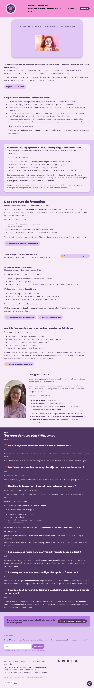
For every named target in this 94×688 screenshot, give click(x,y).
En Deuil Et (32, 5)
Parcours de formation (36, 8)
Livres (40, 12)
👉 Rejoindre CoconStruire (50, 317)
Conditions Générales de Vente (14, 677)
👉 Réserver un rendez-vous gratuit (75, 256)
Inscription (38, 646)
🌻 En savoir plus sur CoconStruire (20, 317)
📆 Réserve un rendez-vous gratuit (72, 621)
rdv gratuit (23, 667)
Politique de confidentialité (34, 677)
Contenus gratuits (54, 8)
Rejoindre (84, 8)
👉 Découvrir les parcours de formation (22, 243)
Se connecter (72, 8)
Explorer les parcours (15, 87)
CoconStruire (43, 5)
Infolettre (32, 12)
